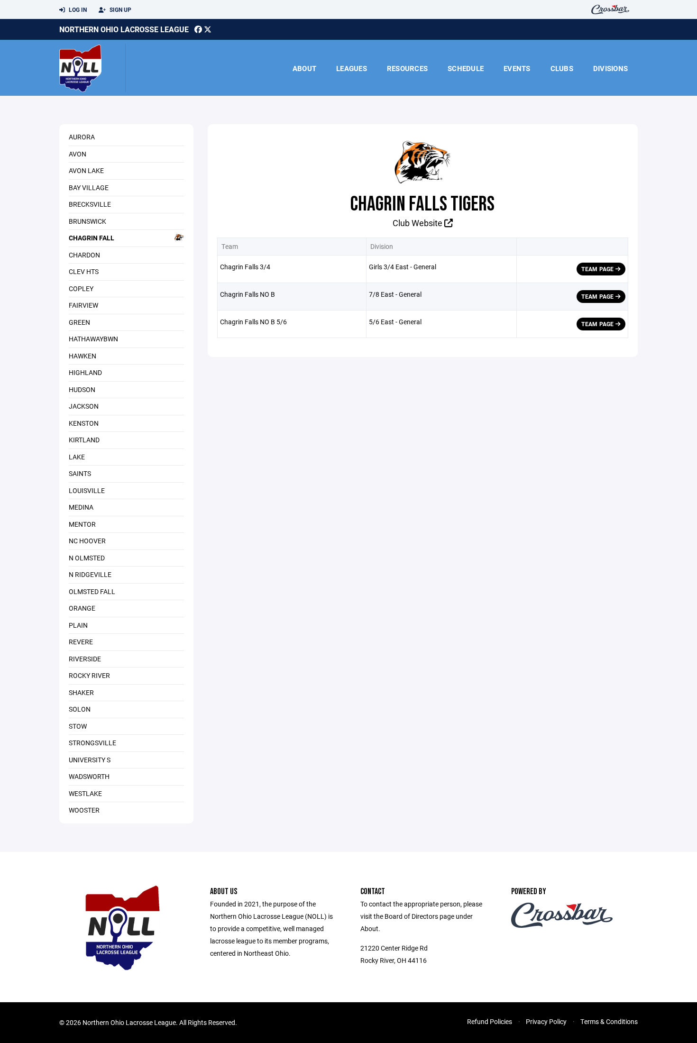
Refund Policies (489, 1021)
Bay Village (89, 187)
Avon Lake (86, 170)
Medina (81, 507)
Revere (81, 641)
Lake (77, 456)
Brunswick (87, 221)
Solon (80, 709)
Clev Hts (84, 271)
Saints (80, 473)
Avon (77, 153)
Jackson (84, 406)
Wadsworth (89, 776)
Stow (78, 726)
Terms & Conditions (609, 1021)
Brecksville (90, 204)
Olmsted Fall (92, 591)
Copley (81, 288)
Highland (85, 372)
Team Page (598, 269)
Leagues (351, 68)
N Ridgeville (90, 574)
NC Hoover (87, 540)
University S (89, 759)
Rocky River (89, 675)
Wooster (84, 809)
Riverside (85, 658)
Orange (82, 608)
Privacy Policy (546, 1021)
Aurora (82, 136)
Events (517, 68)
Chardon (84, 254)
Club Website (418, 223)
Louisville (87, 490)
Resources (407, 68)
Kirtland (84, 439)
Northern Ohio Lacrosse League (124, 29)
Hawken (82, 355)
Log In (77, 9)
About (304, 68)
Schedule (466, 68)
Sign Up (119, 9)
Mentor (82, 524)
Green (79, 322)
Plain (78, 625)
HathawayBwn (93, 338)
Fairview (83, 305)
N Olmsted (87, 557)
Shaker (81, 692)
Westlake (85, 793)
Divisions (610, 68)
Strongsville (92, 742)
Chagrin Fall (91, 237)
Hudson (82, 389)
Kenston (84, 423)
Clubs (561, 68)
